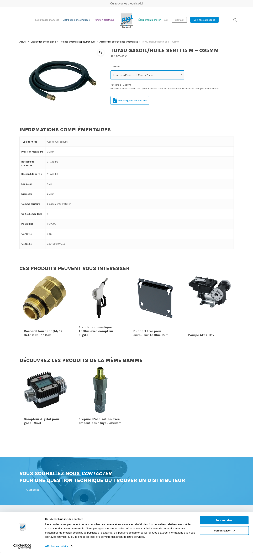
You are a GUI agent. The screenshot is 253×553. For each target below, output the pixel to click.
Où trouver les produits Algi (126, 3)
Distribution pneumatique (43, 41)
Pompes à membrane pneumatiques (77, 41)
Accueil (23, 41)
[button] (101, 52)
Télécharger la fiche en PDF (132, 100)
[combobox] (147, 75)
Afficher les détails (56, 546)
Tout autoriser (224, 520)
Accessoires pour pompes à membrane (118, 41)
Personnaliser (222, 530)
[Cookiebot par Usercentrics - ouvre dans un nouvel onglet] (22, 546)
